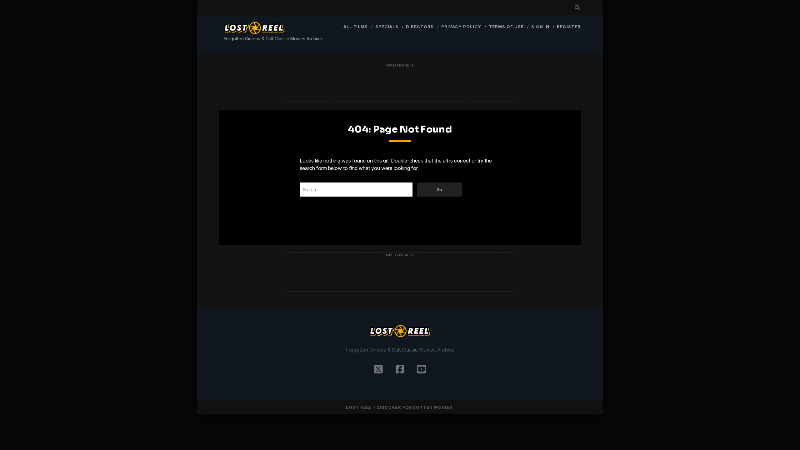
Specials (386, 26)
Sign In (540, 26)
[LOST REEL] (254, 35)
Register (569, 26)
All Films (355, 26)
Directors (420, 26)
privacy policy (461, 26)
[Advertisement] (400, 83)
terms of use (506, 26)
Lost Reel (359, 407)
